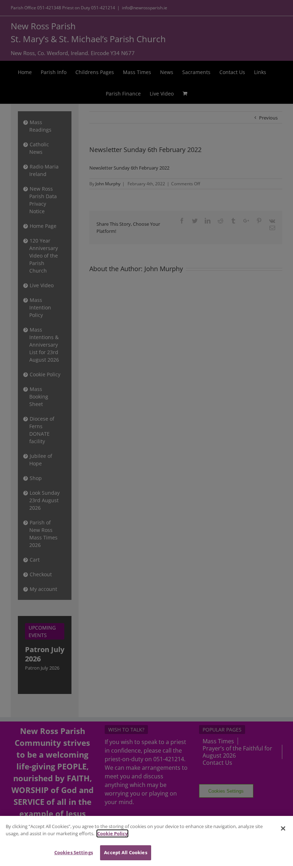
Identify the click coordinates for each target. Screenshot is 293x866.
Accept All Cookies (125, 852)
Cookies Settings (73, 852)
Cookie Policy (112, 833)
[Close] (283, 828)
